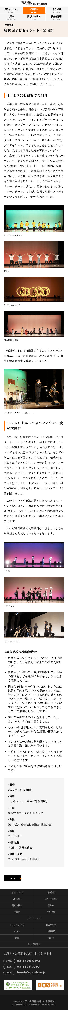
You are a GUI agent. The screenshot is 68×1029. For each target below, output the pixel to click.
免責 (17, 937)
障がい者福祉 (34, 17)
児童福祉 (34, 10)
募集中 (51, 905)
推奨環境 (51, 931)
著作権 (51, 937)
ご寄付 (11, 17)
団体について (11, 10)
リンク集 (51, 911)
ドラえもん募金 (17, 924)
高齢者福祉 (56, 17)
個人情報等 (51, 924)
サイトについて (34, 918)
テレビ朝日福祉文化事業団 (34, 1001)
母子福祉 (56, 10)
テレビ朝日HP (34, 944)
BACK (13, 878)
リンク (17, 931)
